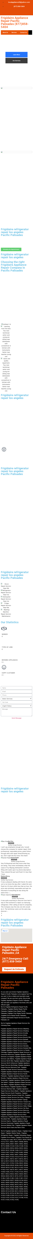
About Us (5, 32)
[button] (16, 913)
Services (14, 32)
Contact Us (23, 32)
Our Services (16, 60)
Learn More (16, 54)
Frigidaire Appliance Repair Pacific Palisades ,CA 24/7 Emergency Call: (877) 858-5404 (15, 954)
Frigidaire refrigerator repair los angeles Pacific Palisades (15, 232)
